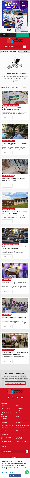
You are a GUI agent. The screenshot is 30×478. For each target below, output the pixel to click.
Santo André (19, 433)
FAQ (17, 444)
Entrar (5, 35)
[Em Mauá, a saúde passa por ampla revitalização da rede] (15, 16)
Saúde (18, 416)
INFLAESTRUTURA (21, 430)
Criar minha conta (14, 383)
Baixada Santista (6, 441)
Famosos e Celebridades (5, 433)
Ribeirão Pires (5, 427)
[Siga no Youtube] (22, 397)
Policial (18, 412)
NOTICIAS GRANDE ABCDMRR (21, 421)
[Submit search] (24, 47)
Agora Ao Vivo (23, 35)
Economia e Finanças (22, 441)
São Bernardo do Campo (6, 438)
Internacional (20, 427)
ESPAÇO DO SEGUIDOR (19, 438)
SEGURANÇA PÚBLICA (22, 425)
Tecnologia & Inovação (19, 409)
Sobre (2, 444)
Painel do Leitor (14, 457)
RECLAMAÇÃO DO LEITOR (6, 413)
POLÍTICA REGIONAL (7, 425)
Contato (3, 446)
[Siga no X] (17, 397)
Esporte (3, 430)
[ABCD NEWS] (15, 40)
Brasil (17, 405)
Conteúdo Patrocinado (4, 421)
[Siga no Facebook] (8, 397)
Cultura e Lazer (5, 408)
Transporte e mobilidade (4, 417)
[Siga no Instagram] (12, 397)
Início (2, 405)
